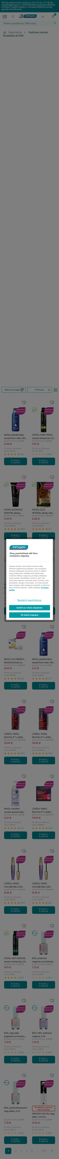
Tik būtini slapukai (29, 615)
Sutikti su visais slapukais (29, 607)
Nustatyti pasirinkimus (29, 600)
